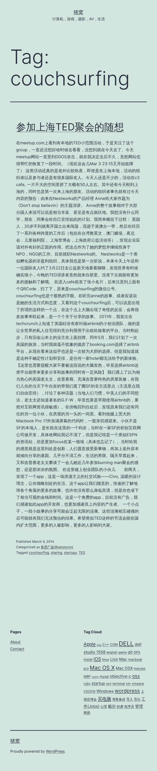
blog (99, 645)
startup (98, 683)
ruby (87, 684)
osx (136, 676)
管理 (139, 706)
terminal (118, 684)
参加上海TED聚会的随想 (70, 127)
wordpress (127, 691)
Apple (90, 644)
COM (114, 645)
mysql (104, 676)
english (112, 652)
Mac (123, 659)
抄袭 (120, 706)
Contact (17, 649)
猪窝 (78, 12)
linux (105, 659)
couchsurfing (39, 552)
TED (82, 552)
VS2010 (89, 691)
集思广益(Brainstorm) (57, 547)
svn (108, 684)
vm (128, 684)
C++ (105, 645)
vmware (138, 684)
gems (122, 652)
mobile (95, 677)
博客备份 (118, 699)
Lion (114, 659)
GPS (137, 652)
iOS (97, 659)
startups (70, 552)
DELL (126, 643)
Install (88, 659)
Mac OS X (102, 667)
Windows (105, 691)
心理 (103, 706)
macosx (140, 668)
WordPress (55, 751)
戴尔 (112, 706)
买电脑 (104, 699)
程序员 (129, 706)
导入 (129, 699)
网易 (87, 713)
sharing (56, 552)
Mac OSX (124, 668)
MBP (87, 676)
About (15, 642)
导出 (137, 699)
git (130, 652)
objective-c (120, 676)
